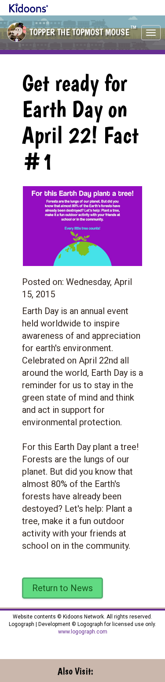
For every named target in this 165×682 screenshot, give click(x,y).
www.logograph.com (82, 632)
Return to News (62, 588)
